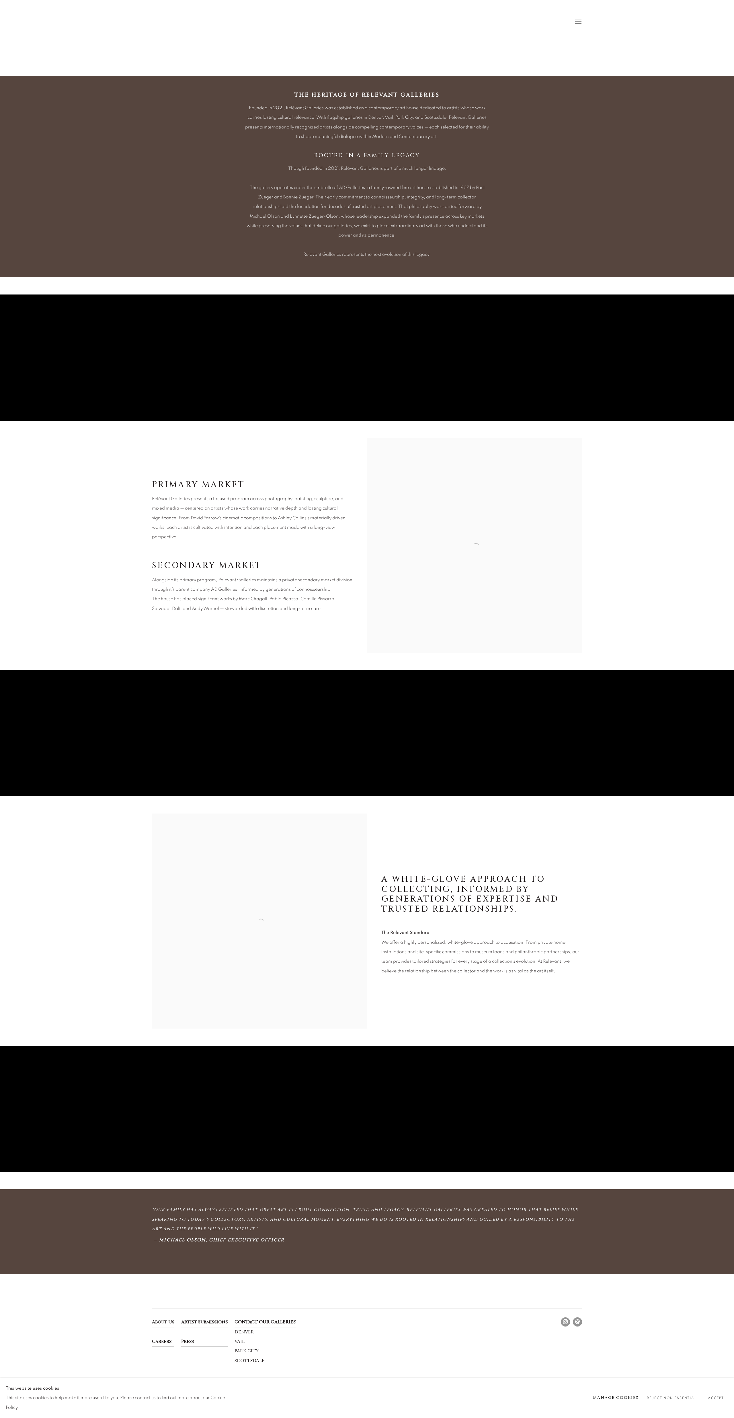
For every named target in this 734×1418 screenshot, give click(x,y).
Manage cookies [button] (616, 1397)
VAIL (240, 1342)
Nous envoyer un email (577, 1322)
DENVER (244, 1332)
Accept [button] (716, 1398)
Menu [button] (577, 22)
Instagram (565, 1322)
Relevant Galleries (169, 22)
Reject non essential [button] (671, 1398)
